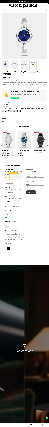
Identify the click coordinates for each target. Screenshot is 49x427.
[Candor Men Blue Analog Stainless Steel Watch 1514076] (24, 140)
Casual (16, 108)
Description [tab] (4, 118)
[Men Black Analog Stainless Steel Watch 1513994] (41, 140)
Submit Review (31, 192)
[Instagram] (5, 111)
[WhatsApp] (14, 111)
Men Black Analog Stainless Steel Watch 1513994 (40, 151)
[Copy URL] (3, 111)
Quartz (36, 108)
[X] (11, 111)
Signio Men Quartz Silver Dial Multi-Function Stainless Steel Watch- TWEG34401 (13, 200)
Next (7, 255)
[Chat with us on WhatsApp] (46, 418)
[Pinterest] (17, 111)
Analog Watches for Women (9, 108)
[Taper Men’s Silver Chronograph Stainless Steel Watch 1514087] (8, 140)
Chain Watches (21, 108)
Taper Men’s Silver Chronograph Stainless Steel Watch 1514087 (8, 152)
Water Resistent (40, 108)
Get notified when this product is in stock (25, 91)
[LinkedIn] (20, 111)
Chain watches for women (29, 108)
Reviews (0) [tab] (4, 121)
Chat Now (16, 97)
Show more (12, 240)
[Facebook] (8, 111)
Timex (6, 106)
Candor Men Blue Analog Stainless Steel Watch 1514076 (23, 152)
